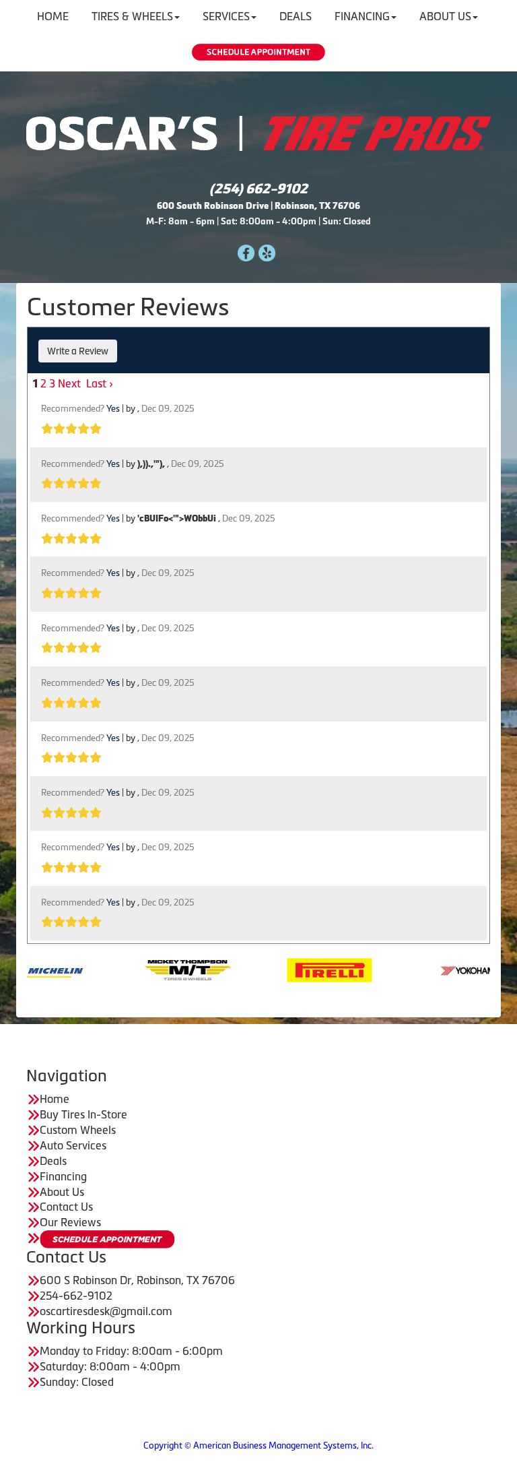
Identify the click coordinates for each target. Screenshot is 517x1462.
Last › (99, 383)
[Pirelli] (296, 969)
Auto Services (73, 1145)
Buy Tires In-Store (83, 1114)
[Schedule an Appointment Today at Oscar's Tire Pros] (258, 52)
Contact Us (66, 1207)
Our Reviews (70, 1222)
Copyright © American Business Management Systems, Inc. (258, 1445)
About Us (62, 1192)
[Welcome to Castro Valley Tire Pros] (258, 132)
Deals (53, 1161)
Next (69, 383)
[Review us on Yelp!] (266, 251)
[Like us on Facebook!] (246, 251)
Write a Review (77, 351)
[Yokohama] (438, 969)
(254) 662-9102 (258, 188)
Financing (63, 1176)
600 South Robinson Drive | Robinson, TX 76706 (258, 206)
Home (54, 1099)
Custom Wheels (78, 1130)
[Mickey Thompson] (154, 969)
